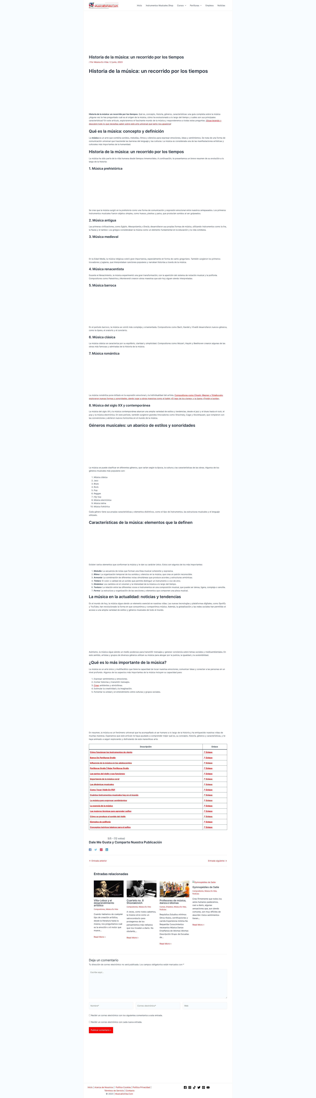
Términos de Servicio (114, 1090)
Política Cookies (123, 1087)
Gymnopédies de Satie (205, 887)
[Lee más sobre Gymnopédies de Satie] (204, 882)
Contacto (130, 1090)
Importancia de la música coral (104, 779)
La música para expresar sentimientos (108, 800)
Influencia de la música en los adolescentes (111, 763)
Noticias (163, 909)
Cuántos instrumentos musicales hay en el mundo (114, 795)
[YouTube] (208, 1087)
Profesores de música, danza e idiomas (173, 901)
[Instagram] (189, 1087)
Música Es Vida (112, 909)
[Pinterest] (101, 849)
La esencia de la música (101, 806)
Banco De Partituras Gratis (103, 757)
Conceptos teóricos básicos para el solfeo (110, 827)
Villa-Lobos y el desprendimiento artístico (104, 903)
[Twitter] (95, 849)
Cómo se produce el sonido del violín (108, 816)
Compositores (99, 909)
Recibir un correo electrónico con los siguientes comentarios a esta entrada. (126, 1015)
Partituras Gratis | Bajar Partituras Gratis (109, 768)
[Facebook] (90, 849)
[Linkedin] (107, 849)
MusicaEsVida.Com (124, 1094)
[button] (185, 5)
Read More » (100, 937)
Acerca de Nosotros (103, 1087)
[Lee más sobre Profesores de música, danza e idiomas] (174, 888)
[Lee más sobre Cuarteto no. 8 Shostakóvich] (141, 888)
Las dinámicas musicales (102, 784)
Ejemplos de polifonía (100, 822)
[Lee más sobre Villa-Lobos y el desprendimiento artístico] (109, 888)
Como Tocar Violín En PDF (102, 789)
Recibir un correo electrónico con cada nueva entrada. (116, 1022)
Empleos (169, 907)
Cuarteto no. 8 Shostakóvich (135, 901)
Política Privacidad (141, 1087)
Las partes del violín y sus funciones (107, 773)
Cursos (162, 907)
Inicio (90, 1087)
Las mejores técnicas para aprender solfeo (110, 811)
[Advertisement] (158, 36)
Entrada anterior (98, 861)
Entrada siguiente (217, 861)
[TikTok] (194, 1087)
